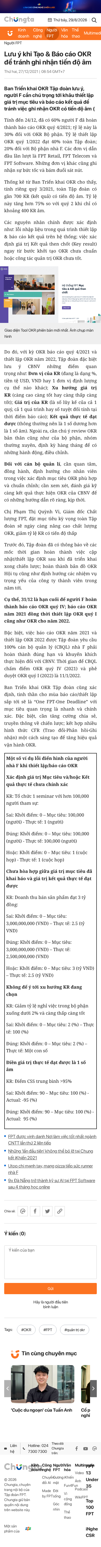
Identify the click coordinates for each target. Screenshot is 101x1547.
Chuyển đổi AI (47, 1480)
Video (79, 1473)
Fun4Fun (69, 1485)
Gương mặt (58, 1480)
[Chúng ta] (19, 20)
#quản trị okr (75, 1330)
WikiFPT (80, 1497)
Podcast (80, 1489)
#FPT (47, 1330)
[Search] (94, 20)
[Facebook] (76, 1448)
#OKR (26, 1330)
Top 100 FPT (90, 1507)
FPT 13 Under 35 (92, 1476)
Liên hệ (13, 1448)
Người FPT (52, 33)
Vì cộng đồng (68, 1498)
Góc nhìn (56, 1506)
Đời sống (57, 1493)
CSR (90, 1535)
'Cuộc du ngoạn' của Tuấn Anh (41, 1410)
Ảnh (78, 1481)
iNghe (92, 1529)
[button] (93, 1388)
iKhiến (69, 1477)
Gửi (51, 1288)
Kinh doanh (23, 33)
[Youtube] (85, 1448)
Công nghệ (38, 33)
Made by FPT (47, 1493)
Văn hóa (64, 33)
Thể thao (76, 33)
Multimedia (80, 1465)
